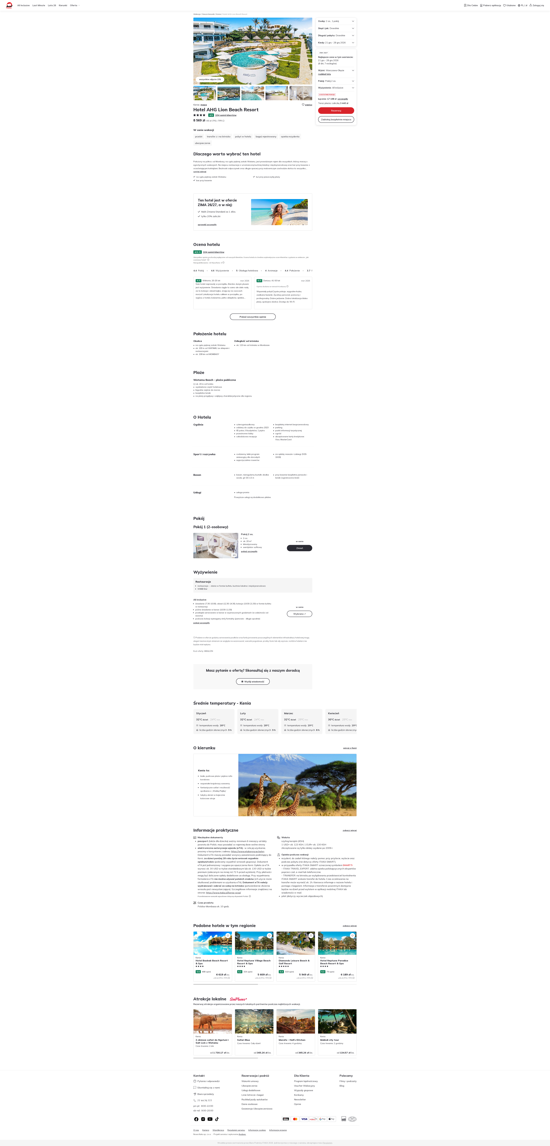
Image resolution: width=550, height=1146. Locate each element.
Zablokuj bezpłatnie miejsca (336, 119)
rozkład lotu (324, 74)
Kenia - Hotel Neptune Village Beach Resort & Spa (252, 934)
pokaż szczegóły (249, 551)
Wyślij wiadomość (254, 681)
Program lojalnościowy (306, 1081)
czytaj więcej (199, 171)
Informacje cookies (257, 1130)
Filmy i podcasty (348, 1081)
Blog (341, 1085)
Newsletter (300, 1099)
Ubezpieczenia (249, 1085)
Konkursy (299, 1094)
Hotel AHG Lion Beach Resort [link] (235, 14)
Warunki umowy (250, 1081)
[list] (208, 260)
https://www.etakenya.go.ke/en (247, 851)
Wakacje (197, 14)
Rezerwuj (336, 110)
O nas (196, 1130)
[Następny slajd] (312, 270)
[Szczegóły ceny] (223, 121)
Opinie (297, 1104)
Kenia (218, 14)
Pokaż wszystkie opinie (253, 316)
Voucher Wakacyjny (304, 1085)
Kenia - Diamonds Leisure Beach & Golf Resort (295, 934)
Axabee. (242, 1134)
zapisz (308, 104)
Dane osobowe (249, 1104)
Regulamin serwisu (236, 1130)
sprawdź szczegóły (207, 224)
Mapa (204, 104)
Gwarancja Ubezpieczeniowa (256, 1108)
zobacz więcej (350, 830)
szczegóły (343, 99)
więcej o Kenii (350, 748)
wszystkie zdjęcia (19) (210, 79)
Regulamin (327, 1143)
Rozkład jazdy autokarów (254, 1099)
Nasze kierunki (208, 14)
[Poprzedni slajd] (197, 545)
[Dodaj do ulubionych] (227, 935)
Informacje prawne (278, 1130)
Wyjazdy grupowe (303, 1090)
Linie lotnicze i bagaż (252, 1094)
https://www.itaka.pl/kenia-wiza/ (223, 892)
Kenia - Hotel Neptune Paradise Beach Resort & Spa (336, 934)
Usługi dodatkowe (250, 1090)
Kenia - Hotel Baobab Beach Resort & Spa (211, 934)
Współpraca (218, 1130)
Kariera (205, 1130)
